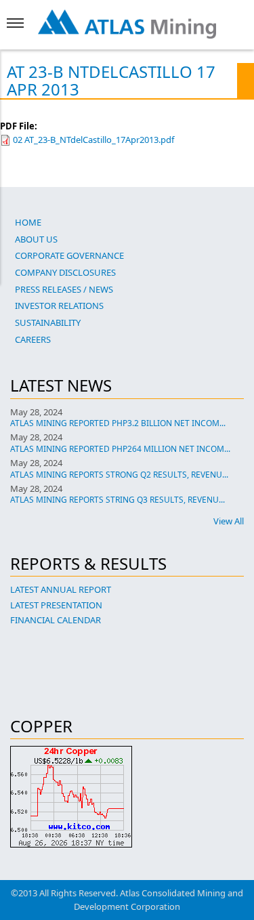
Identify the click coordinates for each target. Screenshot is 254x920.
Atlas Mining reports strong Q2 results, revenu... (119, 474)
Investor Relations (59, 305)
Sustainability (48, 322)
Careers (33, 339)
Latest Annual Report (60, 589)
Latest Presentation (56, 605)
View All (228, 521)
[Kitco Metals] (127, 797)
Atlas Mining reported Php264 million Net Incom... (120, 449)
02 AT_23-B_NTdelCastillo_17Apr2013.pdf (93, 139)
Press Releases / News (64, 289)
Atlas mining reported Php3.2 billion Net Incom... (118, 423)
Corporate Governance (69, 255)
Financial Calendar (55, 620)
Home (28, 222)
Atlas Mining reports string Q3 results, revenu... (117, 499)
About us (36, 239)
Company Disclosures (65, 272)
